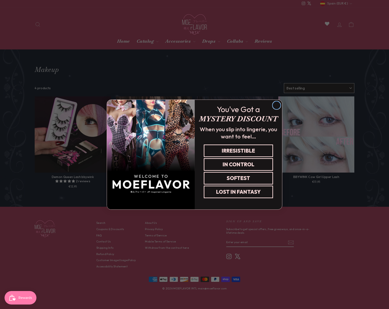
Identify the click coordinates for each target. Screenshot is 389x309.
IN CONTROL (238, 164)
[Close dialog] (276, 105)
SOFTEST (238, 178)
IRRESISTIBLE (238, 150)
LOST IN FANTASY (238, 192)
